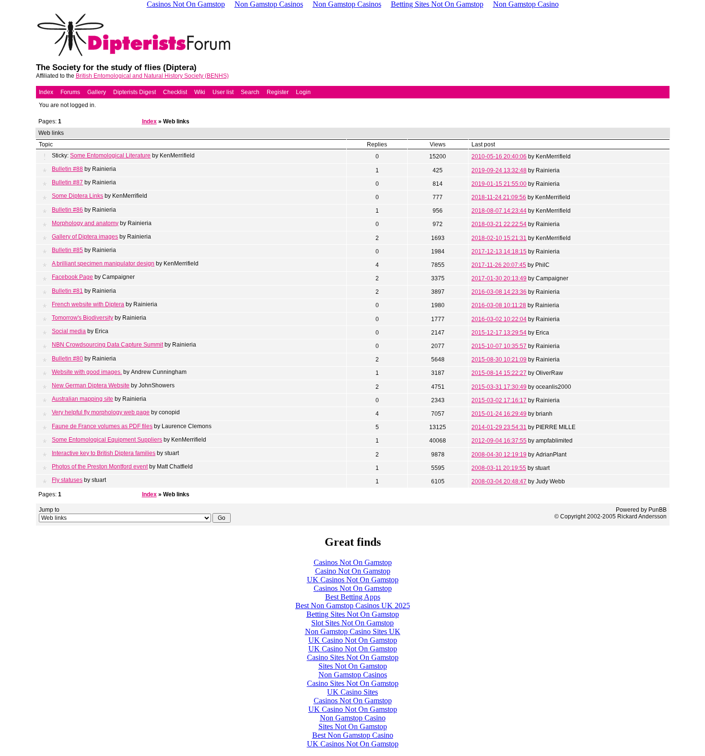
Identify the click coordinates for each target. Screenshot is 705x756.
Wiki (199, 92)
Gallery (96, 92)
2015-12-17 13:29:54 (499, 332)
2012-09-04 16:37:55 (499, 440)
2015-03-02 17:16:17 (499, 400)
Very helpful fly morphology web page (101, 412)
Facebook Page (72, 277)
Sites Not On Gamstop (352, 666)
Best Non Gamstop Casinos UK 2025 (352, 605)
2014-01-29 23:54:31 (499, 427)
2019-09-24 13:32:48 (499, 170)
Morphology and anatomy (85, 223)
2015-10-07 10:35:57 (499, 346)
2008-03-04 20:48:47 (499, 481)
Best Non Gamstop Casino (352, 735)
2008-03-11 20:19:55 (498, 468)
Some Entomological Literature (110, 155)
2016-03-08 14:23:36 (499, 291)
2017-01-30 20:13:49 (499, 278)
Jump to (49, 509)
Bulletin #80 (67, 358)
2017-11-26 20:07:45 (498, 265)
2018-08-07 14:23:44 (499, 210)
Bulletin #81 (67, 291)
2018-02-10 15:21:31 (499, 238)
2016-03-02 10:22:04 (499, 319)
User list (223, 92)
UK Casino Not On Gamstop (352, 640)
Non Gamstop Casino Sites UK (352, 631)
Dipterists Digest (134, 92)
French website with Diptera (88, 304)
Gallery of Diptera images (85, 236)
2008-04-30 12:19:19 (499, 454)
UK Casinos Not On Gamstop (353, 580)
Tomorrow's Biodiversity (82, 317)
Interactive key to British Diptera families (103, 453)
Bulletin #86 (67, 209)
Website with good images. (87, 372)
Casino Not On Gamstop (352, 571)
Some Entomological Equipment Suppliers (107, 439)
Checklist (175, 92)
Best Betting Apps (352, 597)
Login (303, 92)
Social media (69, 331)
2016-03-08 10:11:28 (498, 305)
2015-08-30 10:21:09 (499, 359)
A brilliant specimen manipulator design (103, 263)
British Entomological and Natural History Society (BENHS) (152, 75)
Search (250, 92)
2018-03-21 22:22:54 (499, 224)
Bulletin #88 (67, 169)
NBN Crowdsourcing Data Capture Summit (107, 344)
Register (278, 92)
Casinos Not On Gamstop (353, 562)
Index (46, 92)
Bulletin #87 (67, 182)
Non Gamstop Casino (353, 718)
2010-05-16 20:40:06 (499, 156)
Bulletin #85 (67, 250)
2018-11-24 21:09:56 (498, 197)
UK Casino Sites (352, 692)
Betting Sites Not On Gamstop (352, 614)
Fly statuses (67, 480)
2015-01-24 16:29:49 (499, 413)
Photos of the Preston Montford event (100, 466)
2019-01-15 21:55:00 (499, 183)
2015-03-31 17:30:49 (499, 387)
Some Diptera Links (77, 195)
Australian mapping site (82, 399)
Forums (70, 92)
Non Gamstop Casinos (352, 675)
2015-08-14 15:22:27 (499, 373)
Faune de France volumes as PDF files (102, 426)
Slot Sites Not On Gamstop (352, 623)
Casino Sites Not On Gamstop (353, 657)
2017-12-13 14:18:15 (499, 251)
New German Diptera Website (90, 385)
